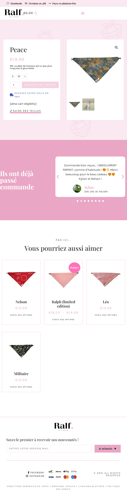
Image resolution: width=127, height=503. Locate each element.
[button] (82, 13)
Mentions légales (63, 486)
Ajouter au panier (40, 84)
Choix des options (21, 315)
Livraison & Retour (91, 486)
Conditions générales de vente (28, 486)
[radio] (12, 76)
